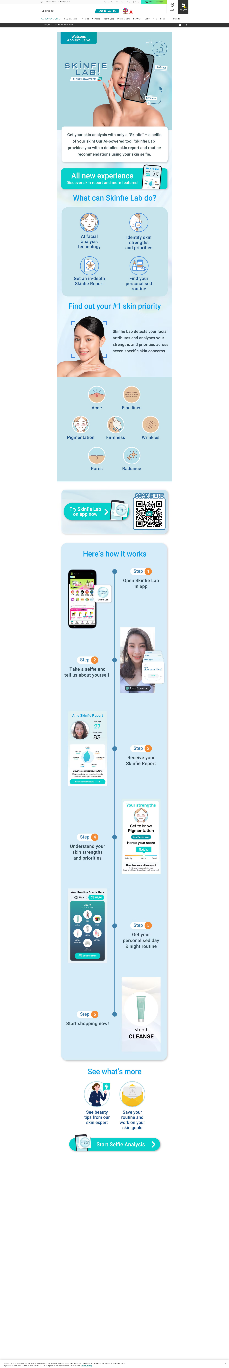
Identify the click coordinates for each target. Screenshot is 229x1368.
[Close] (225, 1363)
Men (155, 19)
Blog (128, 2)
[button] (183, 7)
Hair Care (137, 19)
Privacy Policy (86, 1365)
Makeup (85, 19)
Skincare (96, 19)
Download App (109, 2)
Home (162, 19)
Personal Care (123, 19)
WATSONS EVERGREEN (51, 19)
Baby (147, 19)
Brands (176, 19)
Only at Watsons (71, 19)
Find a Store (120, 2)
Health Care (109, 19)
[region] (114, 1364)
